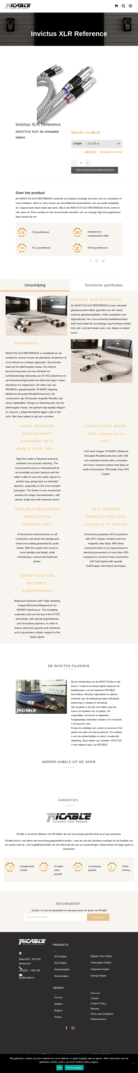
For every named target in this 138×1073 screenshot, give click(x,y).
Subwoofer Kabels (100, 969)
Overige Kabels (99, 975)
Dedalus (58, 1004)
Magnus (58, 1010)
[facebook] (90, 261)
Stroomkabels (61, 976)
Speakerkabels (62, 969)
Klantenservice (98, 1019)
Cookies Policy (98, 1003)
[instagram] (96, 261)
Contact (95, 998)
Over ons (95, 993)
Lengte (77, 143)
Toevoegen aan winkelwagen (94, 170)
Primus (58, 1017)
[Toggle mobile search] (123, 6)
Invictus (58, 997)
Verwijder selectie (111, 152)
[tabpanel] (69, 467)
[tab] (35, 285)
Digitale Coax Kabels (101, 956)
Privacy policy (74, 1067)
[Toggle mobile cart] (116, 6)
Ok (59, 1067)
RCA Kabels (60, 963)
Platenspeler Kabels (101, 962)
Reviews (95, 1008)
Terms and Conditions (102, 1014)
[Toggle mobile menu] (131, 6)
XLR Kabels (60, 956)
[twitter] (103, 261)
